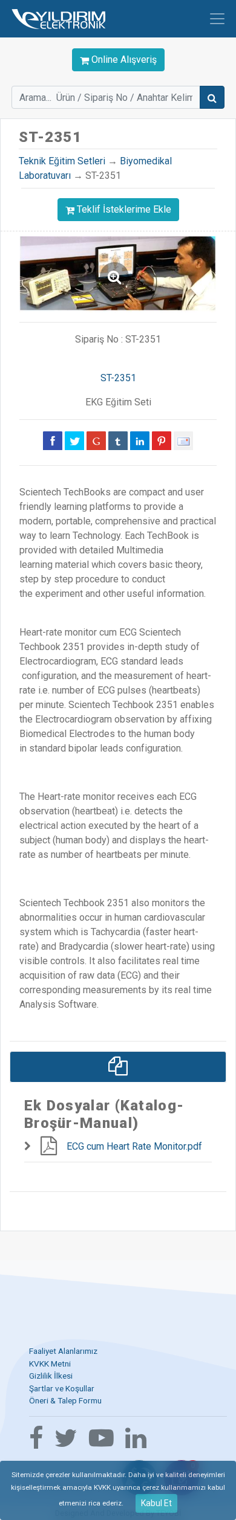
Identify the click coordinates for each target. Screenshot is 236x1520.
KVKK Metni (50, 1363)
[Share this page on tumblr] (118, 440)
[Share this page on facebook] (52, 440)
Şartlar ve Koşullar (61, 1388)
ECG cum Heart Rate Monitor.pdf (134, 1146)
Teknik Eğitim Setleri (62, 161)
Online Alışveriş (123, 59)
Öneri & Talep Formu (65, 1400)
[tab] (118, 1067)
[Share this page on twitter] (74, 440)
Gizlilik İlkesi (51, 1375)
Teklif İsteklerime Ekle (124, 209)
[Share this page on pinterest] (161, 440)
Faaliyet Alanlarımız (63, 1351)
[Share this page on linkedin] (139, 440)
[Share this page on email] (183, 440)
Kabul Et (156, 1503)
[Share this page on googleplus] (96, 440)
